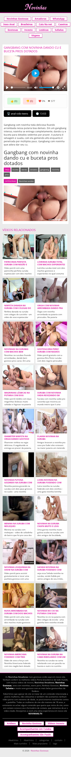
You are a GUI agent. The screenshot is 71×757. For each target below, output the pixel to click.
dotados (33, 169)
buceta (15, 169)
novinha (55, 169)
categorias (44, 740)
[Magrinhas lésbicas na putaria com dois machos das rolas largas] (18, 377)
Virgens (35, 35)
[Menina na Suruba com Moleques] (18, 508)
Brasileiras (27, 24)
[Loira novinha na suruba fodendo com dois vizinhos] (51, 464)
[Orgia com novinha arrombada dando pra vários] (51, 290)
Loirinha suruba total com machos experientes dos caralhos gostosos (51, 265)
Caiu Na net (45, 24)
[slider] (18, 87)
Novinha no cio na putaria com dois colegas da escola (47, 613)
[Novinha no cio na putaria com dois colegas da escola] (51, 595)
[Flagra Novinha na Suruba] (51, 421)
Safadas (59, 29)
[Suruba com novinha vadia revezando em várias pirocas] (51, 377)
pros (7, 174)
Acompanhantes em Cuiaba (35, 729)
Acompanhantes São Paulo (35, 734)
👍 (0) (14, 101)
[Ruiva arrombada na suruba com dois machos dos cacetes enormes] (18, 595)
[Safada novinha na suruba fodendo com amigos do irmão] (51, 552)
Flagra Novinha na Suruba (48, 437)
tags (55, 743)
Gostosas (13, 29)
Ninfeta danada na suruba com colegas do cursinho (17, 308)
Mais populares (40, 743)
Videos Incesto (56, 723)
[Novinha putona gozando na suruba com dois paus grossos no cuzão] (18, 464)
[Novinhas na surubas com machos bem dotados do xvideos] (18, 334)
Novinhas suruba (26, 181)
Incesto (28, 29)
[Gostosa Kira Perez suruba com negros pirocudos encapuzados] (51, 334)
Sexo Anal (9, 24)
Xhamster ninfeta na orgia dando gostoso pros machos (16, 439)
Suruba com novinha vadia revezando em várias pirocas (49, 395)
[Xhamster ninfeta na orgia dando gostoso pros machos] (18, 421)
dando (24, 169)
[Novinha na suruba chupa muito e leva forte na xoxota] (51, 508)
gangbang (44, 169)
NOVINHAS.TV (35, 713)
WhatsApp (59, 18)
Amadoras (40, 18)
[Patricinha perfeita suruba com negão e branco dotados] (18, 246)
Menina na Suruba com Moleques (17, 525)
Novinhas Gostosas (17, 18)
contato (58, 740)
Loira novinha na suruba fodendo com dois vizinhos (49, 483)
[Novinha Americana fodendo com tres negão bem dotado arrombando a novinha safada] (18, 639)
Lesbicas (44, 29)
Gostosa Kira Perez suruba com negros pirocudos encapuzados (51, 352)
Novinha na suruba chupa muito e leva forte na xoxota (48, 526)
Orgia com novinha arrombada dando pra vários (50, 308)
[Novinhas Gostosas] (35, 6)
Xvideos (11, 723)
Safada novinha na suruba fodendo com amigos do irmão (49, 570)
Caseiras (63, 24)
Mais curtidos (20, 743)
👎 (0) (29, 101)
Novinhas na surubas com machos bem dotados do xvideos (16, 352)
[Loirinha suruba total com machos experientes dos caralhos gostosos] (51, 246)
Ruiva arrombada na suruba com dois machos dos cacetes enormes (18, 613)
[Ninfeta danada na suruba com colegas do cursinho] (18, 290)
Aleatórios (13, 740)
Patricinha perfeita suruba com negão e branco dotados (15, 265)
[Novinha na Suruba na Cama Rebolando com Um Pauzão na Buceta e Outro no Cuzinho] (51, 639)
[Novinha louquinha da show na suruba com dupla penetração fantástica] (18, 552)
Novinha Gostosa (31, 723)
